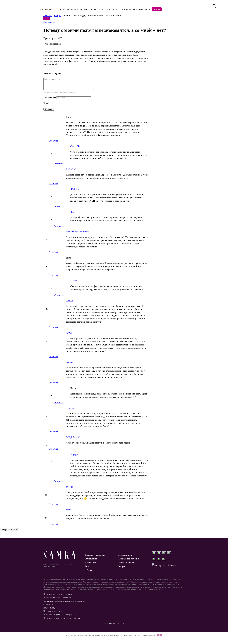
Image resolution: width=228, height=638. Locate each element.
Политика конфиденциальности (57, 594)
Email (46, 103)
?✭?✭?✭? (71, 169)
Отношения (64, 9)
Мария (73, 280)
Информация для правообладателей (59, 614)
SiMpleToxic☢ (73, 437)
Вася (72, 211)
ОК (160, 635)
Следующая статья (9, 530)
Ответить (53, 140)
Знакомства (49, 21)
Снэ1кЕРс (75, 146)
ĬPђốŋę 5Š (75, 188)
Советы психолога (141, 9)
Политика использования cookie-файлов (61, 618)
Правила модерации (52, 611)
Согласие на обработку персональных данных (64, 600)
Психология (76, 9)
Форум (157, 9)
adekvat (69, 300)
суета (68, 509)
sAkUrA (70, 407)
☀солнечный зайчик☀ (77, 231)
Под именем (49, 97)
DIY (85, 9)
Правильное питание (122, 9)
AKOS (69, 332)
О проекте (48, 604)
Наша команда (49, 607)
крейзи (69, 362)
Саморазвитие (104, 9)
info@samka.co (171, 565)
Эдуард (74, 454)
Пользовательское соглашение (57, 597)
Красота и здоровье (48, 9)
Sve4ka (69, 486)
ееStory (92, 9)
